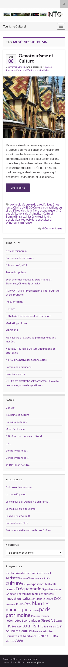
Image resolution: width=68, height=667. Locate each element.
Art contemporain (16, 250)
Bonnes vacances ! (17, 450)
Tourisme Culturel (14, 26)
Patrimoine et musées (19, 366)
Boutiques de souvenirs (20, 258)
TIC (8, 626)
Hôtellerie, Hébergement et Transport (28, 316)
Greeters (21, 593)
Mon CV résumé (15, 429)
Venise (10, 641)
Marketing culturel (16, 323)
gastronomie (52, 589)
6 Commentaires (52, 228)
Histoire (10, 308)
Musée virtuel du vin (38, 216)
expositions (37, 584)
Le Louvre (48, 598)
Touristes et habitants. (21, 636)
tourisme (32, 625)
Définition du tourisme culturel (24, 436)
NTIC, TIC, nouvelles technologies (26, 359)
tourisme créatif (53, 626)
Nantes (40, 603)
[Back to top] (59, 658)
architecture (39, 573)
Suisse (59, 620)
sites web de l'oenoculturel (35, 219)
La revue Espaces (16, 494)
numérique (17, 609)
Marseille (10, 604)
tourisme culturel (20, 631)
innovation (13, 599)
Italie (25, 598)
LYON (58, 599)
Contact (10, 407)
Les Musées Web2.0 (18, 515)
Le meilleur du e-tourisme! (21, 508)
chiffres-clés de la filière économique (32, 210)
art (49, 573)
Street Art (48, 620)
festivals (50, 584)
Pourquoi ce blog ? (16, 421)
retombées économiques (23, 620)
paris (44, 609)
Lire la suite (18, 187)
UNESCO (45, 636)
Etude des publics (16, 272)
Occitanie (34, 610)
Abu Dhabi (10, 573)
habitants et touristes (40, 593)
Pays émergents (15, 374)
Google (10, 593)
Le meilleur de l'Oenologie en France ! (28, 501)
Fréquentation (14, 301)
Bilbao (23, 578)
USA (55, 636)
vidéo (19, 641)
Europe (26, 584)
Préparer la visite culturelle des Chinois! (29, 530)
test (8, 443)
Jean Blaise (36, 598)
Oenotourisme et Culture (36, 58)
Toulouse (17, 626)
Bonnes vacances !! (17, 457)
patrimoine (18, 615)
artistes (13, 577)
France (10, 589)
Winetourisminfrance (19, 222)
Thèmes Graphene (34, 662)
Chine (30, 578)
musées (23, 603)
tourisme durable (43, 631)
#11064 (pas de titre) (18, 464)
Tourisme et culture (17, 414)
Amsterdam (23, 573)
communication (43, 578)
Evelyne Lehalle (17, 66)
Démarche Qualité (16, 265)
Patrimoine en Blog (17, 523)
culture (14, 583)
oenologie (12, 219)
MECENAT (12, 330)
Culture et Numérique (19, 487)
